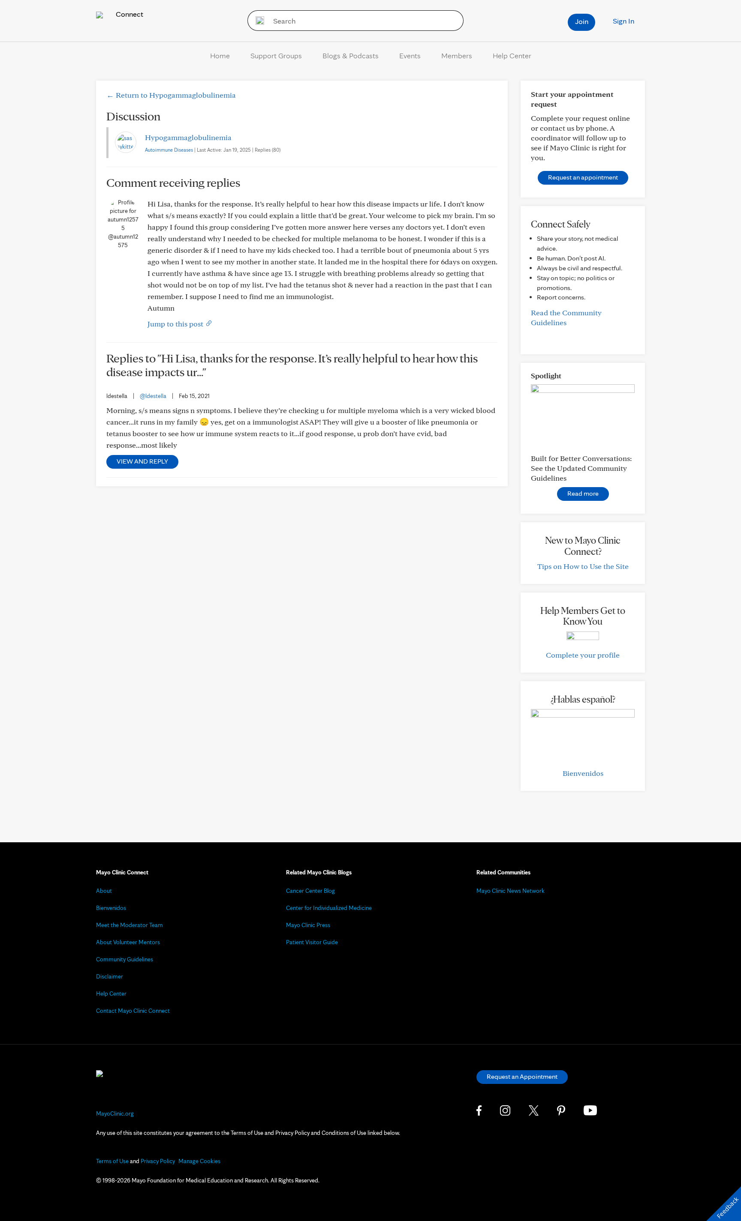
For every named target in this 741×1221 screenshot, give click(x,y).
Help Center (512, 55)
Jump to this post (176, 323)
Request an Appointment (522, 1076)
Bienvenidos (583, 773)
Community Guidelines (124, 959)
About (104, 890)
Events (410, 55)
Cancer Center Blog (310, 890)
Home (220, 55)
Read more (583, 493)
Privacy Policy (158, 1161)
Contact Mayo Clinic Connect (133, 1010)
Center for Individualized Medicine (329, 907)
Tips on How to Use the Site (583, 566)
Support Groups (276, 55)
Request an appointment (583, 177)
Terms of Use (112, 1161)
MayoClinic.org (115, 1113)
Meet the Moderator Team (129, 925)
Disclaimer (109, 976)
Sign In (623, 20)
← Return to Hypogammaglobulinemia (171, 94)
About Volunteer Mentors (128, 942)
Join (581, 21)
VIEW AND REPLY (142, 461)
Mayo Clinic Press (308, 925)
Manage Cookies (199, 1161)
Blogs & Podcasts (350, 55)
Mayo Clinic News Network (510, 890)
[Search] (257, 20)
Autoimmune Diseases (169, 150)
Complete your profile (583, 654)
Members (456, 55)
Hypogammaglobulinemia (188, 137)
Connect (128, 13)
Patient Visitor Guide (312, 942)
